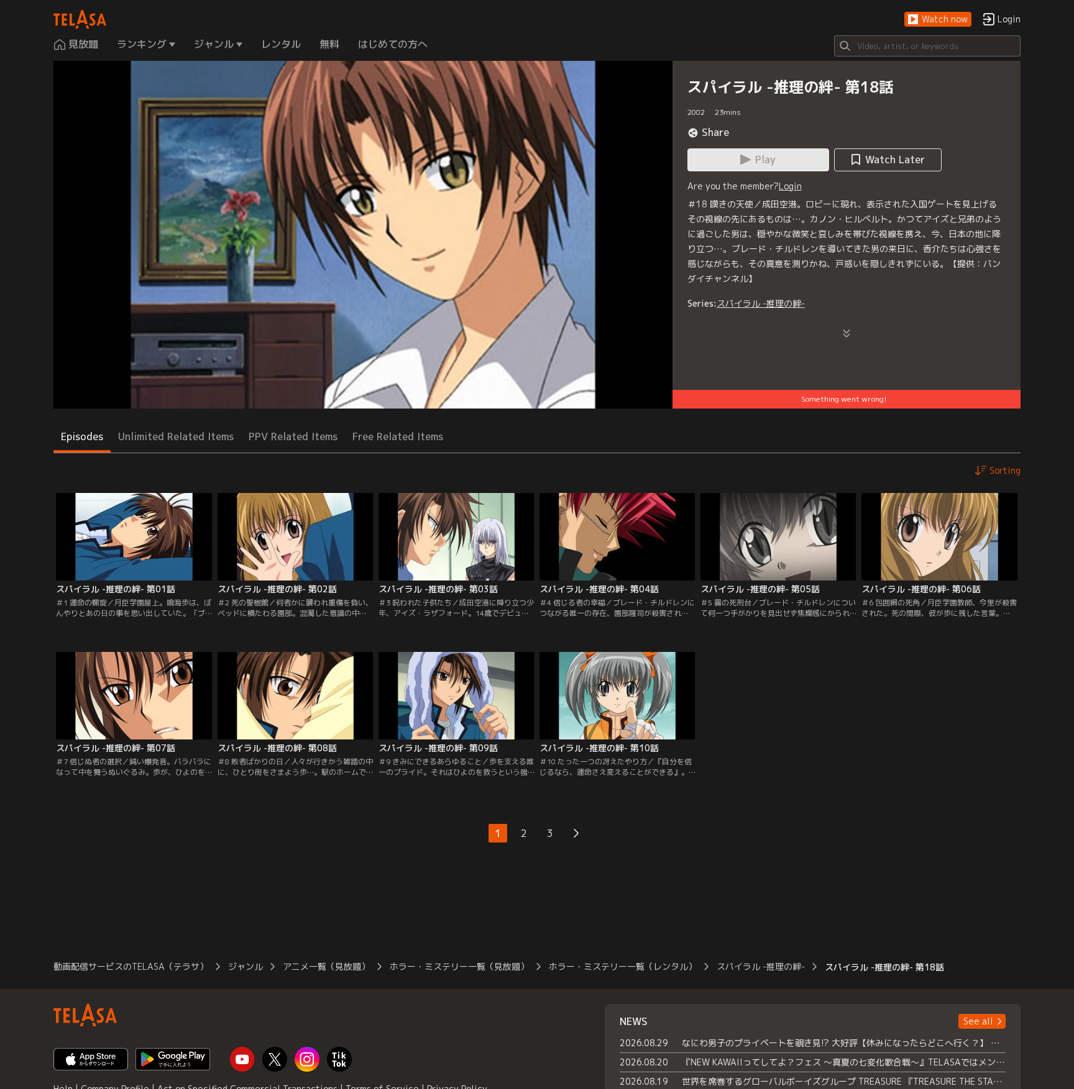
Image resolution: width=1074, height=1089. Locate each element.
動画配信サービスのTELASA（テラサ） (130, 966)
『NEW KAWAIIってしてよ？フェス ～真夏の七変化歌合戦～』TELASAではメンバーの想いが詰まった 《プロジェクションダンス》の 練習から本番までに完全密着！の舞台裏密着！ (844, 1062)
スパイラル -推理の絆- (761, 303)
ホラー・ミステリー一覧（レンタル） (623, 966)
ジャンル (245, 966)
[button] (937, 19)
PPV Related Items (293, 436)
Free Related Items (397, 436)
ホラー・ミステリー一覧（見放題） (459, 966)
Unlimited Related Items (176, 436)
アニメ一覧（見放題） (326, 966)
